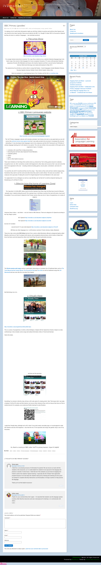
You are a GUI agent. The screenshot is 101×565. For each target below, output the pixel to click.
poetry (88, 109)
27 (71, 68)
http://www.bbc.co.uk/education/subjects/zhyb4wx (38, 217)
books (80, 103)
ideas (91, 106)
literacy (77, 109)
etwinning (84, 104)
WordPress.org (74, 208)
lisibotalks (92, 108)
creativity (71, 104)
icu (88, 106)
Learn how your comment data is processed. (36, 548)
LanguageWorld (82, 108)
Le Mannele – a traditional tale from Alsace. (81, 92)
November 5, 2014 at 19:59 (18, 466)
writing (86, 116)
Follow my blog (83, 188)
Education (83, 185)
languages (74, 108)
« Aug (71, 70)
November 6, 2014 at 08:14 (18, 495)
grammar (82, 106)
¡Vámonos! (13, 6)
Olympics (85, 109)
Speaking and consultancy (25, 17)
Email (6, 535)
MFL (81, 110)
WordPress (75, 559)
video (80, 116)
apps (77, 103)
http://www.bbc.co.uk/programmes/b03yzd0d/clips (17, 326)
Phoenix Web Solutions (93, 559)
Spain (75, 114)
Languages (83, 184)
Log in (71, 202)
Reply (61, 485)
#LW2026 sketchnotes (76, 84)
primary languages (25, 450)
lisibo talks (72, 109)
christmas (85, 103)
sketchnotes (90, 113)
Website (6, 540)
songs (42, 28)
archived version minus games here (21, 141)
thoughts (77, 116)
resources (84, 112)
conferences (90, 103)
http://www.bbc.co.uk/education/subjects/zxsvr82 (38, 220)
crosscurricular (77, 104)
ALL (71, 103)
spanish (46, 28)
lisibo (17, 28)
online (30, 28)
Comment (7, 518)
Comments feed (74, 206)
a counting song (54, 73)
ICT (86, 106)
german (78, 106)
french (71, 106)
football (91, 104)
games (74, 106)
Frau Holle (40, 270)
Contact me (13, 17)
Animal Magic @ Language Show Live (79, 90)
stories (49, 450)
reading (80, 113)
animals (74, 103)
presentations (92, 109)
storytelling (91, 114)
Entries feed (73, 204)
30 (83, 68)
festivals (88, 104)
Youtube (91, 116)
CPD (95, 103)
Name (6, 530)
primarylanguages (36, 28)
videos (50, 28)
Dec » (75, 70)
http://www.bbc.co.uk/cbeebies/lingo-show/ (34, 56)
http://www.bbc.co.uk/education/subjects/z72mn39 (44, 227)
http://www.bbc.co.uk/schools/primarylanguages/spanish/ (35, 136)
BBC (27, 28)
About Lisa (5, 17)
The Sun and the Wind (29, 270)
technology (72, 116)
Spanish (83, 186)
